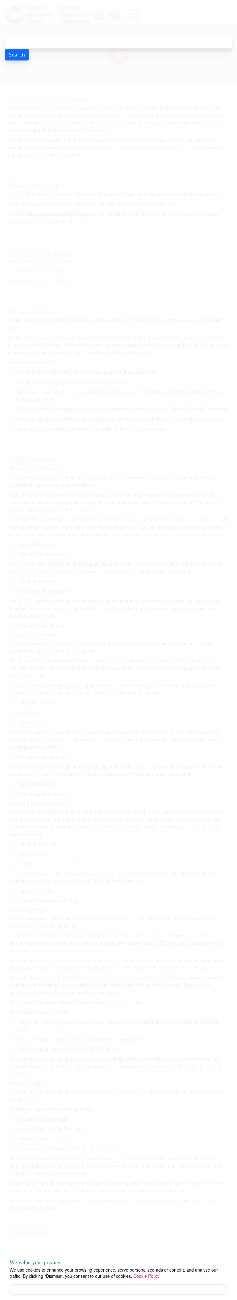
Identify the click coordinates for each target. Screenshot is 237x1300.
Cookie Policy (146, 1276)
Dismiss (118, 1289)
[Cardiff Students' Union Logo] (49, 12)
